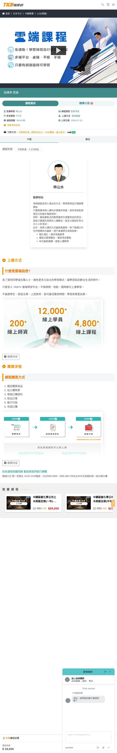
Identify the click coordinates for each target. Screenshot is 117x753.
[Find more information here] (88, 709)
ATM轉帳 (49, 132)
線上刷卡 (60, 132)
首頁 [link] (7, 13)
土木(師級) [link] (42, 13)
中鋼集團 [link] (29, 13)
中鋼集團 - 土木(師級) (28, 149)
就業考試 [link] (17, 13)
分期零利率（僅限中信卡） (31, 132)
